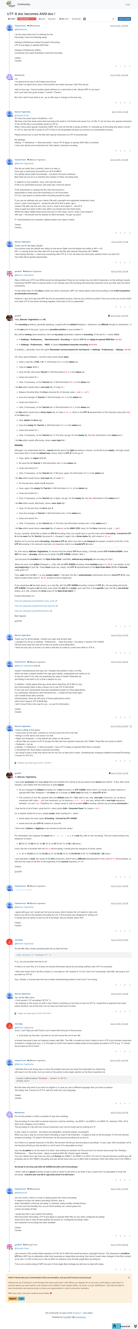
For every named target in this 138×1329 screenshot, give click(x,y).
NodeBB (66, 1317)
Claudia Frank (20, 26)
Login (21, 1299)
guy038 (18, 316)
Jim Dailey (19, 940)
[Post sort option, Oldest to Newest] (113, 19)
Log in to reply (124, 19)
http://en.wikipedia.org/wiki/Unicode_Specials (35, 606)
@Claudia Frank (31, 1245)
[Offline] (10, 27)
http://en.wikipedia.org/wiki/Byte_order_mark (34, 601)
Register (12, 1299)
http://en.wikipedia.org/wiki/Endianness (32, 611)
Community (24, 4)
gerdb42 (18, 271)
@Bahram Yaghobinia (37, 160)
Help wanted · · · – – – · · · (28, 19)
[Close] (129, 1277)
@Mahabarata (34, 26)
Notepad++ (78, 1313)
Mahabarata (19, 75)
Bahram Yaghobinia (22, 112)
